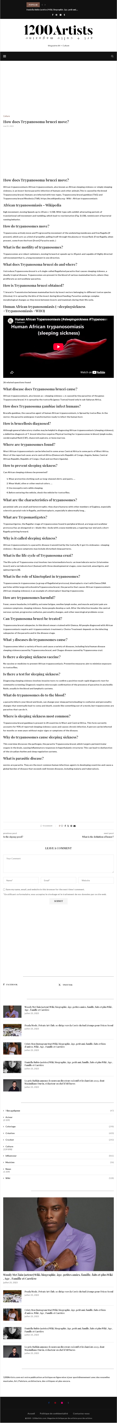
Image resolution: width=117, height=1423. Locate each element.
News (8, 1169)
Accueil (31, 1413)
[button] (42, 4)
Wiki (59, 1178)
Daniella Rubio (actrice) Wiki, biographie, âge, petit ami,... (52, 5)
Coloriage (59, 1126)
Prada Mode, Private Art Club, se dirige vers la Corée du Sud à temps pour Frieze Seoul (69, 1025)
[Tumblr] (64, 15)
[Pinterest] (56, 15)
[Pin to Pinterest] (71, 826)
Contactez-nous (81, 1413)
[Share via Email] (74, 826)
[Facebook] (52, 15)
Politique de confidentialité (54, 1413)
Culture (9, 1146)
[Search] (112, 56)
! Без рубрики (59, 1110)
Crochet (59, 1139)
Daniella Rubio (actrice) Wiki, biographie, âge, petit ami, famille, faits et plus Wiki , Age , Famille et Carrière (69, 1064)
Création (59, 1133)
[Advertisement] (58, 92)
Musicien (59, 1162)
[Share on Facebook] (65, 826)
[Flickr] (60, 15)
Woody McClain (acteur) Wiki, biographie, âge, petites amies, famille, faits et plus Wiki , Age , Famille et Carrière (69, 1008)
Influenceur (59, 1155)
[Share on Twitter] (68, 826)
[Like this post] (62, 826)
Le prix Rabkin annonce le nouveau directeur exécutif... (51, 9)
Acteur (8, 1117)
